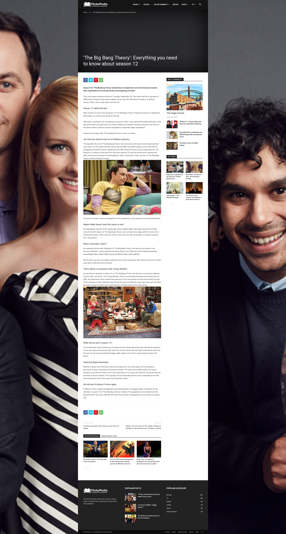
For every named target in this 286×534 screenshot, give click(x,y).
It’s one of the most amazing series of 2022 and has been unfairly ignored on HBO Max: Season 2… (121, 461)
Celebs (146, 4)
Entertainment (161, 4)
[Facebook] (85, 80)
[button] (200, 5)
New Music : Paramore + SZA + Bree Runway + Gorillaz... (194, 176)
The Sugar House (175, 113)
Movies (176, 4)
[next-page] (88, 468)
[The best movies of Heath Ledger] (172, 146)
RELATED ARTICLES (92, 436)
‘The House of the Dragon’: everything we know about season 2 (193, 197)
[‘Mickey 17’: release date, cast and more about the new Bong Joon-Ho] (172, 124)
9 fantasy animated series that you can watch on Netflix (101, 427)
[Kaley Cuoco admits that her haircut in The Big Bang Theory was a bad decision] (174, 167)
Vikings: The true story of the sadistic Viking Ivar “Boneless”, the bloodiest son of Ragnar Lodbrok (143, 427)
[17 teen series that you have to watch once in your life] (130, 497)
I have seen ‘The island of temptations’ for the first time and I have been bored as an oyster (148, 461)
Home (85, 12)
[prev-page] (84, 468)
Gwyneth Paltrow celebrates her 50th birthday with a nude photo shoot (190, 134)
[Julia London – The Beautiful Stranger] (174, 188)
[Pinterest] (96, 80)
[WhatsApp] (101, 80)
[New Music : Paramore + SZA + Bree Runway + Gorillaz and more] (194, 167)
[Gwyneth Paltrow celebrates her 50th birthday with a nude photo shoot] (172, 135)
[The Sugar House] (184, 97)
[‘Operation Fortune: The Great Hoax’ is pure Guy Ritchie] (95, 449)
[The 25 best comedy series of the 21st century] (130, 518)
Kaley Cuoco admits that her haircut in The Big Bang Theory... (174, 176)
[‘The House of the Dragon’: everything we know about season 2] (194, 188)
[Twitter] (90, 80)
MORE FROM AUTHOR (109, 436)
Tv (193, 4)
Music (184, 4)
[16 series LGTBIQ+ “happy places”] (130, 508)
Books (135, 4)
